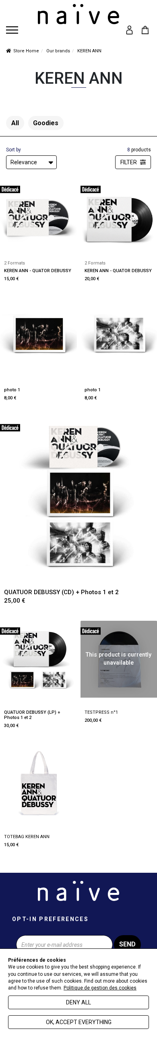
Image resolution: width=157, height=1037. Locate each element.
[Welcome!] (78, 14)
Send (127, 944)
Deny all (78, 1002)
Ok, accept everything (79, 1022)
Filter (129, 162)
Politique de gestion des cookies (100, 988)
